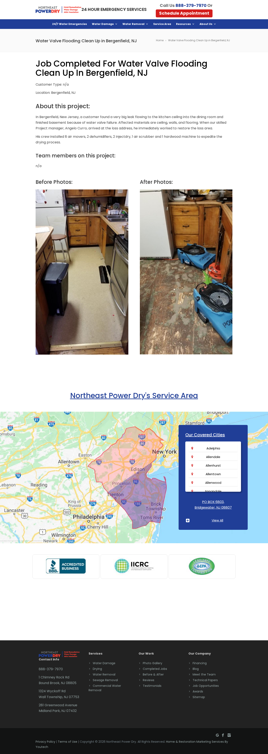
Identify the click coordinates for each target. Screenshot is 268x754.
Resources (183, 24)
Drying (97, 669)
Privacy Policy (45, 742)
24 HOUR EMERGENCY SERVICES (114, 9)
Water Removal (133, 24)
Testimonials (152, 686)
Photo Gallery (152, 663)
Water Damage (103, 24)
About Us (206, 24)
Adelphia (213, 448)
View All (217, 520)
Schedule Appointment (184, 13)
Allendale (213, 457)
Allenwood (213, 482)
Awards (198, 691)
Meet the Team (204, 674)
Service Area (162, 24)
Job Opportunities (206, 686)
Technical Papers (205, 680)
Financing (200, 663)
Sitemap (199, 697)
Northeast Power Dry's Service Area (134, 395)
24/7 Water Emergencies (69, 24)
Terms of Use (67, 742)
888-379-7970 (190, 5)
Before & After (153, 674)
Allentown (213, 474)
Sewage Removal (105, 680)
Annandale (213, 491)
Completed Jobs (155, 669)
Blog (196, 669)
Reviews (148, 680)
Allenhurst (213, 465)
